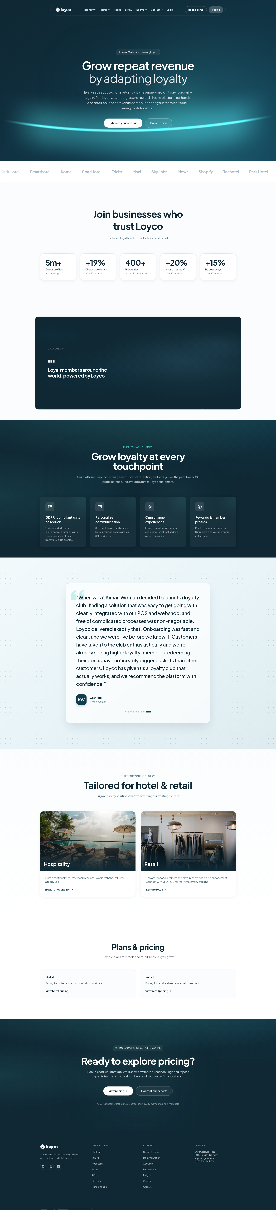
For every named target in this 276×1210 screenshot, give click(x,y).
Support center (151, 1089)
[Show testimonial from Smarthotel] (137, 649)
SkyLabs (96, 1118)
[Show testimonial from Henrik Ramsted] (127, 649)
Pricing (117, 9)
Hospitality (89, 9)
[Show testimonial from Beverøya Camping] (142, 649)
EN (44, 1148)
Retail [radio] (87, 1148)
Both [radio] (63, 1148)
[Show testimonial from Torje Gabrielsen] (132, 649)
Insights (140, 9)
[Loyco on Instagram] (51, 1104)
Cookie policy (201, 1148)
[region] (163, 363)
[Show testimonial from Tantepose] (147, 649)
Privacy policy (182, 1148)
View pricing (116, 1028)
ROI (94, 1112)
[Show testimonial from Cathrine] (150, 649)
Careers (147, 1123)
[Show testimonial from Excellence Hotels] (135, 649)
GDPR (168, 1148)
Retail (104, 9)
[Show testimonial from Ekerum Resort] (145, 649)
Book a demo (158, 123)
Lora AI (128, 9)
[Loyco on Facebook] (58, 1104)
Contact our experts (154, 1028)
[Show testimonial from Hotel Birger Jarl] (140, 649)
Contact (155, 9)
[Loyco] (63, 9)
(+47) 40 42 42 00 (204, 1098)
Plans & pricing (99, 1123)
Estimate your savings (123, 123)
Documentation (151, 1094)
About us (148, 1100)
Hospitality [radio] (75, 1148)
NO (50, 1148)
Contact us (149, 1118)
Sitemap (231, 1148)
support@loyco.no (205, 1095)
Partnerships (149, 1106)
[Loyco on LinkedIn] (43, 1104)
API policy (218, 1148)
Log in (170, 9)
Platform (96, 1089)
